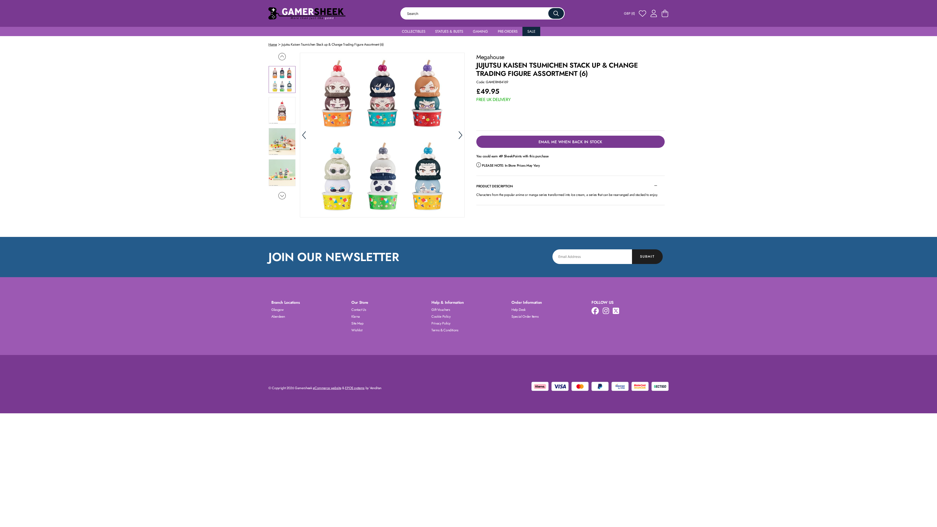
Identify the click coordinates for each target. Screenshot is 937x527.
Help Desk (518, 309)
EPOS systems (355, 387)
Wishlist (356, 330)
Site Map (357, 323)
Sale (531, 31)
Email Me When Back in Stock (570, 142)
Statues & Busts (449, 31)
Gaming (480, 31)
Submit (647, 256)
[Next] (460, 135)
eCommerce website (327, 387)
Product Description (494, 186)
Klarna (355, 316)
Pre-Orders (508, 31)
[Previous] (304, 135)
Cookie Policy (440, 316)
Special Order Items (525, 316)
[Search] (556, 13)
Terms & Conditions (444, 330)
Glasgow (277, 309)
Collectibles (413, 31)
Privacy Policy (440, 323)
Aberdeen (278, 316)
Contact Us (358, 309)
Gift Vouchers (440, 309)
